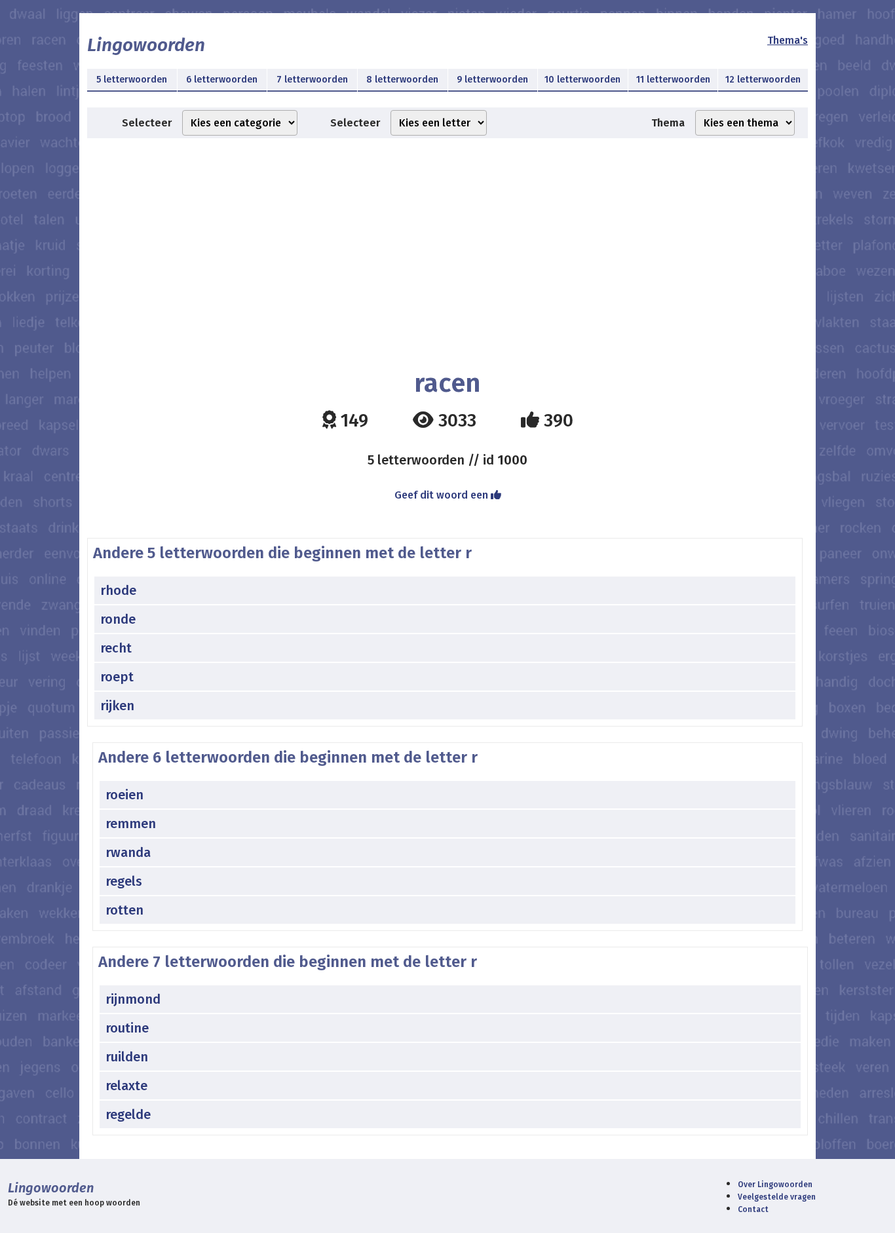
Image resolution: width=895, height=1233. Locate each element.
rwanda (128, 852)
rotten (124, 910)
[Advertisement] (447, 243)
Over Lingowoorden (775, 1184)
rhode (118, 590)
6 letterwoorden (221, 79)
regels (123, 881)
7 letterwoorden (312, 79)
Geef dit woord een (442, 495)
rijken (117, 705)
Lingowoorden (146, 45)
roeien (124, 795)
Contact (753, 1209)
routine (127, 1028)
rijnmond (133, 999)
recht (116, 648)
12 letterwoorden (763, 79)
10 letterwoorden (582, 79)
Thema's (787, 40)
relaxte (126, 1085)
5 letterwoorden (131, 79)
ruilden (126, 1057)
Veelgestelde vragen (777, 1197)
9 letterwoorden (492, 79)
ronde (118, 619)
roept (117, 677)
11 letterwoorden (673, 79)
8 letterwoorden (402, 79)
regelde (128, 1114)
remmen (130, 823)
